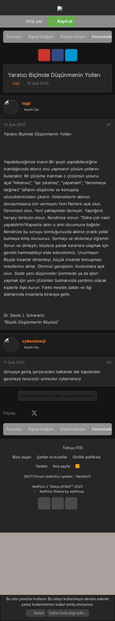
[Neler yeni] (105, 21)
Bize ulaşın (22, 457)
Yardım (41, 466)
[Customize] (82, 21)
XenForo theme (52, 491)
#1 (109, 124)
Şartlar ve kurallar (52, 457)
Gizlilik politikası (87, 457)
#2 (109, 362)
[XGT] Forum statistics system (57, 476)
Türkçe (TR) (72, 447)
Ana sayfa (61, 466)
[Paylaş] (101, 124)
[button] (93, 21)
